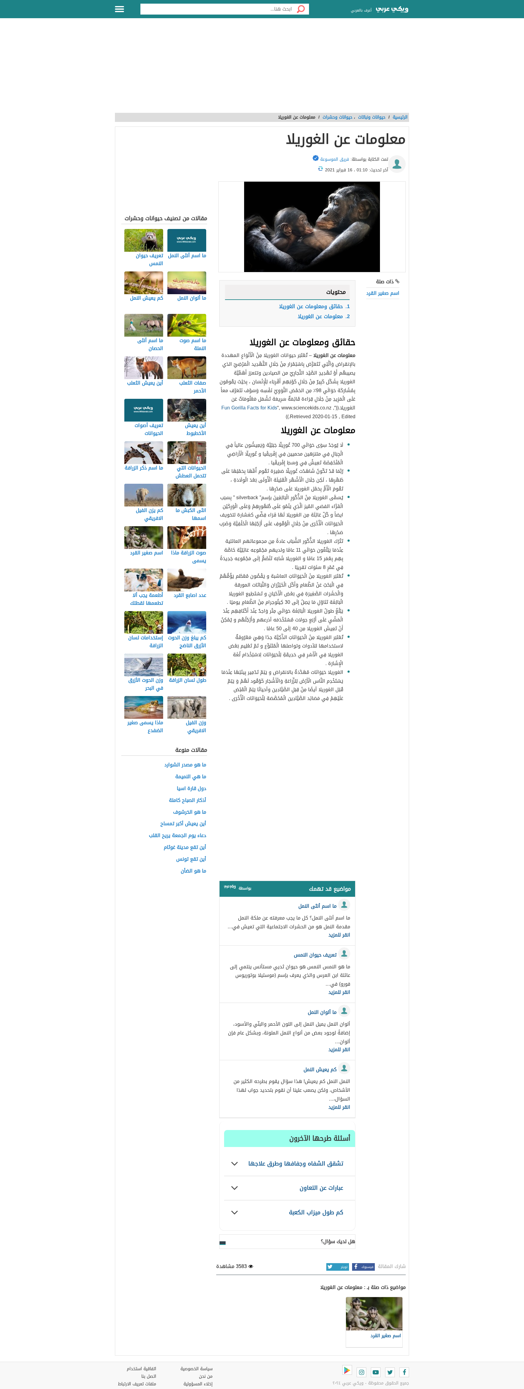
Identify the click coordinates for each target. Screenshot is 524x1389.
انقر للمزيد (339, 935)
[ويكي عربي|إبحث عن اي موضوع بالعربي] (392, 10)
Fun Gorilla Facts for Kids (249, 407)
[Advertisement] (262, 68)
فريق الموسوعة (334, 159)
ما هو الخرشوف (189, 812)
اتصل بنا (148, 1376)
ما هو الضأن (193, 871)
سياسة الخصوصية (196, 1369)
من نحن (206, 1376)
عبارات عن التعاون (321, 1187)
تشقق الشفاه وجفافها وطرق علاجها (295, 1163)
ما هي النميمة (190, 776)
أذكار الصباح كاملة (187, 800)
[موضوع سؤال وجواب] (230, 888)
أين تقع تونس (191, 859)
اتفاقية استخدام (141, 1369)
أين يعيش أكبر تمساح (183, 823)
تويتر (344, 1267)
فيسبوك (367, 1267)
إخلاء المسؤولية (198, 1384)
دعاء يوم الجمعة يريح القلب (177, 835)
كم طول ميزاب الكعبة (316, 1212)
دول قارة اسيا (191, 788)
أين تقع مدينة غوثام (185, 847)
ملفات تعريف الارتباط (137, 1384)
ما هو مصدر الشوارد (185, 765)
